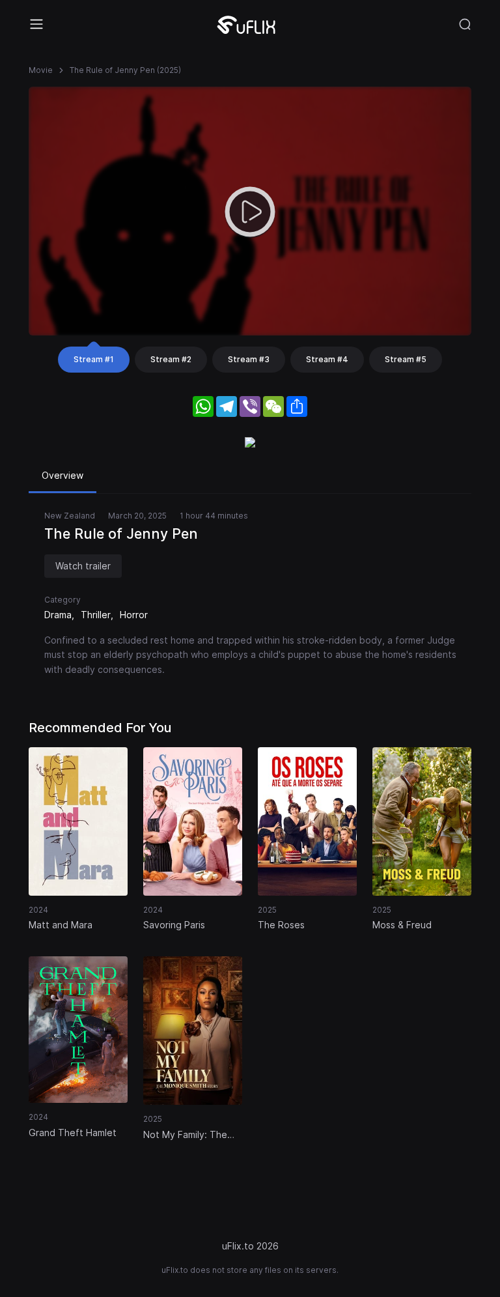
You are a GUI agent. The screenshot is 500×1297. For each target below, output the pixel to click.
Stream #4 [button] (327, 359)
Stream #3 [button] (249, 359)
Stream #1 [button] (94, 359)
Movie (41, 70)
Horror (134, 614)
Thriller (96, 614)
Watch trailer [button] (83, 565)
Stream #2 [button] (170, 359)
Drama (58, 614)
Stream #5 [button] (405, 359)
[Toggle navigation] (36, 24)
